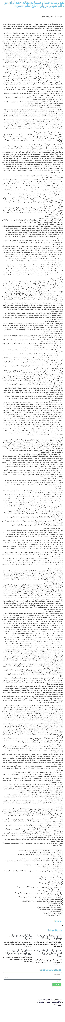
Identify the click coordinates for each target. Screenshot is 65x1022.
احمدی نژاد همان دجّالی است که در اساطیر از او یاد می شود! (47, 953)
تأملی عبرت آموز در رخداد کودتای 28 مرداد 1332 (49, 937)
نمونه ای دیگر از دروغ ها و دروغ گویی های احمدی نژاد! (19, 952)
